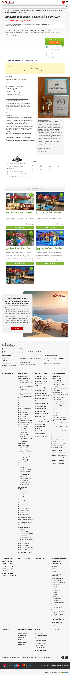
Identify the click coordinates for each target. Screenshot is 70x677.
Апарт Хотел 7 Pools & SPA (60, 427)
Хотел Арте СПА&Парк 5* (26, 383)
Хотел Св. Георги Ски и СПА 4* (60, 420)
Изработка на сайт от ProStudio (52, 672)
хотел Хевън (23, 432)
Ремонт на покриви (41, 635)
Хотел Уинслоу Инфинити (60, 388)
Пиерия (55, 592)
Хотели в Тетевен (7, 566)
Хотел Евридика (24, 508)
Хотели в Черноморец (42, 396)
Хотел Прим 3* (24, 480)
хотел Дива (23, 493)
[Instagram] (66, 657)
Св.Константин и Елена (42, 421)
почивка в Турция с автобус (58, 615)
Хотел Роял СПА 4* (25, 410)
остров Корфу (57, 598)
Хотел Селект (23, 412)
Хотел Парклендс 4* (58, 435)
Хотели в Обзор (40, 416)
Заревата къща (24, 434)
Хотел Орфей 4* (57, 390)
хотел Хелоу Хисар (25, 454)
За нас (4, 358)
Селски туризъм (24, 558)
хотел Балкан (23, 495)
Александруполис (58, 600)
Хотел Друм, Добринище (60, 406)
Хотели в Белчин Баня (25, 520)
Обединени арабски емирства (58, 574)
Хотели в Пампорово (58, 453)
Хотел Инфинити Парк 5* (26, 397)
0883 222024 (12, 171)
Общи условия (6, 363)
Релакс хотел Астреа (25, 456)
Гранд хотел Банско (58, 441)
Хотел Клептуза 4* (25, 428)
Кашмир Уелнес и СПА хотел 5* (26, 390)
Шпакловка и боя (40, 638)
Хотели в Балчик (40, 433)
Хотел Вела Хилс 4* (25, 402)
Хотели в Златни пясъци (40, 427)
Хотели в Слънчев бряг (41, 384)
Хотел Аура (23, 418)
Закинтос (55, 596)
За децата (55, 629)
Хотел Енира (23, 426)
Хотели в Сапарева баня (26, 547)
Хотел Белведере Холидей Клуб (60, 395)
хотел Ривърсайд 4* (58, 404)
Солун (54, 588)
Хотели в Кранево (40, 424)
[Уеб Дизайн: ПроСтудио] (64, 672)
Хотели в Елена (24, 545)
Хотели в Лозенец (41, 408)
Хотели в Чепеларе (58, 463)
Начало (7, 10)
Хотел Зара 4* (56, 433)
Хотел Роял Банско (58, 383)
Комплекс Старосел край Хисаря (25, 466)
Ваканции (21, 645)
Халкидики (56, 584)
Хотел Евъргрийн (58, 429)
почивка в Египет (57, 622)
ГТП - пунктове (40, 647)
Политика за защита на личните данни (30, 359)
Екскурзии (5, 629)
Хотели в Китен (40, 401)
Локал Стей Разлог (58, 445)
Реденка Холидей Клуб (59, 431)
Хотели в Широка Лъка (59, 458)
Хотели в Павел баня (25, 525)
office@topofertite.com (13, 26)
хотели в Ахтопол (40, 411)
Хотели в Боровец (57, 450)
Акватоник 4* (23, 436)
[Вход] (63, 2)
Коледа (20, 639)
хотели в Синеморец (41, 414)
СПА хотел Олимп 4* (25, 406)
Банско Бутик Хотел (58, 439)
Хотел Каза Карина (58, 400)
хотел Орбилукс (57, 392)
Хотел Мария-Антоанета (59, 417)
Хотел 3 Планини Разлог (59, 443)
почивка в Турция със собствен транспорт (59, 618)
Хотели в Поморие (41, 393)
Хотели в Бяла (39, 431)
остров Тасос (56, 590)
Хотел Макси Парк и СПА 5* (25, 393)
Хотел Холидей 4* (24, 414)
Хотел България (24, 424)
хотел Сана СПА (24, 458)
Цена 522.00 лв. (50, 263)
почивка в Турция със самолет (59, 611)
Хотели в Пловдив (7, 573)
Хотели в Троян (7, 564)
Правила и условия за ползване (9, 366)
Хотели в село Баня (24, 517)
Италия (54, 569)
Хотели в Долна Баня (25, 537)
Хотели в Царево (40, 406)
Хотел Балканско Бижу (59, 408)
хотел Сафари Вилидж (26, 438)
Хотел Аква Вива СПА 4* (26, 408)
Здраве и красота (40, 650)
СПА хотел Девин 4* (25, 510)
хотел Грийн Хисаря (25, 452)
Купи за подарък (54, 47)
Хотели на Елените (41, 379)
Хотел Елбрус (23, 416)
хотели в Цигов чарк (25, 552)
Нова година (22, 642)
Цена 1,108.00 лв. (50, 227)
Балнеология (40, 558)
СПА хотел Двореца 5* (26, 400)
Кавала (55, 586)
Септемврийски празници (23, 636)
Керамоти (55, 594)
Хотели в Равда (40, 390)
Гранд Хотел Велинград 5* (26, 387)
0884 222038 (19, 171)
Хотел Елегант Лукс (58, 402)
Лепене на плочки (40, 640)
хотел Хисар (23, 464)
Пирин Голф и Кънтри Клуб (60, 423)
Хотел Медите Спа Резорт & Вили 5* (25, 483)
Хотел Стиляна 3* (24, 514)
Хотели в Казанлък (25, 549)
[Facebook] (62, 657)
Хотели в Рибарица (58, 460)
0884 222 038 (42, 24)
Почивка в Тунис (57, 564)
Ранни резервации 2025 (59, 582)
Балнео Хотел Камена (26, 422)
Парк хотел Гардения (59, 410)
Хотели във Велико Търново (8, 569)
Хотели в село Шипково (26, 533)
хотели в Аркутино (41, 436)
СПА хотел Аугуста (25, 450)
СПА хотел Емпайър (25, 471)
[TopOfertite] (8, 2)
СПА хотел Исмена (25, 512)
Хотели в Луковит (25, 543)
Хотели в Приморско (41, 403)
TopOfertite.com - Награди (28, 364)
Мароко (54, 566)
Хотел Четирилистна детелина (58, 414)
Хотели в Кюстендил (25, 522)
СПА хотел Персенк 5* (26, 504)
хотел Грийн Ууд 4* (58, 447)
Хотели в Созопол (41, 398)
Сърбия (54, 571)
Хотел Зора (23, 430)
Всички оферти (7, 373)
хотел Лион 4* (57, 437)
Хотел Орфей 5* (24, 506)
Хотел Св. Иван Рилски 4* (60, 425)
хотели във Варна (41, 419)
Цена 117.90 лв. (20, 263)
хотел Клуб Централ (25, 462)
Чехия (53, 625)
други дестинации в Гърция (58, 603)
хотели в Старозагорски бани (26, 540)
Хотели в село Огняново (22, 442)
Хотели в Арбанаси (25, 531)
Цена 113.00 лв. (20, 227)
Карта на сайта (25, 362)
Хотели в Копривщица (59, 455)
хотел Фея (22, 497)
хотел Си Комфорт (25, 460)
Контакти (5, 360)
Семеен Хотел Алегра (26, 420)
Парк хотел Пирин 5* (25, 478)
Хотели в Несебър (41, 388)
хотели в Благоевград (9, 575)
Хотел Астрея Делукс (25, 469)
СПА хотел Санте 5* (25, 404)
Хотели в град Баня (25, 535)
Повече (17, 328)
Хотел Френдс (57, 412)
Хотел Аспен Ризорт (58, 397)
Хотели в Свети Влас (41, 381)
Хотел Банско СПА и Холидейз (58, 385)
